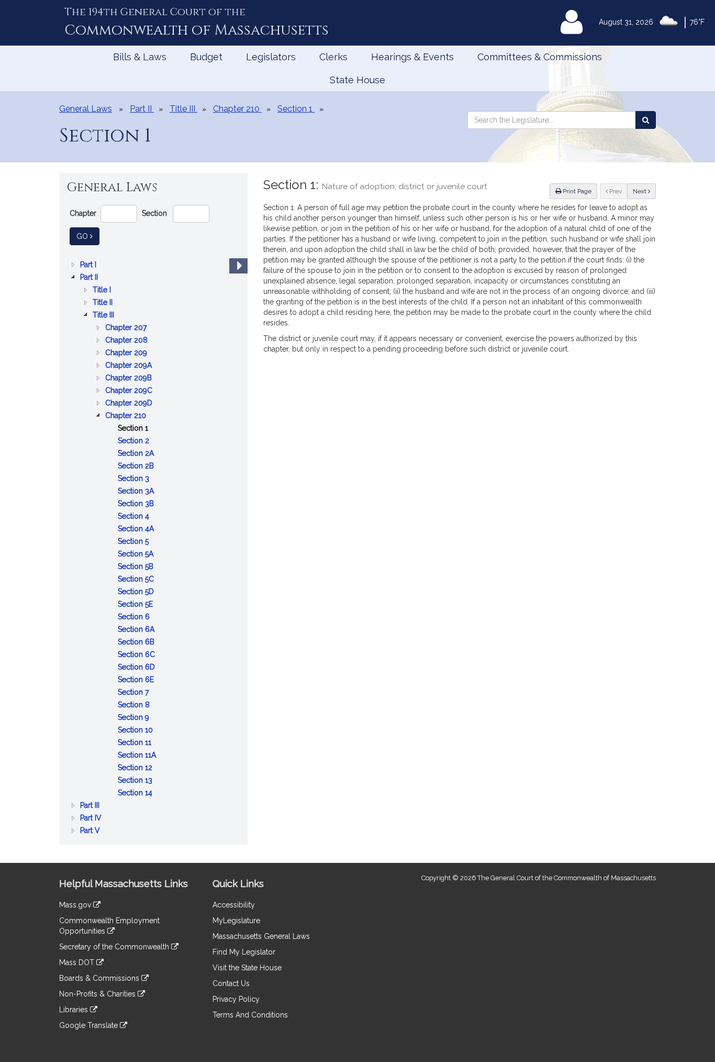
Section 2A (137, 453)
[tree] (153, 547)
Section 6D (137, 667)
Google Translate (89, 1025)
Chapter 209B (129, 378)
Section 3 (134, 479)
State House (357, 79)
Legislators (271, 56)
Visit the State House (247, 968)
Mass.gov (76, 905)
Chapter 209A (129, 365)
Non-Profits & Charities (98, 994)
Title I (103, 290)
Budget (206, 56)
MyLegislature (236, 920)
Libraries (74, 1009)
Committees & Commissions (539, 56)
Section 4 (134, 516)
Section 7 (134, 692)
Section (154, 213)
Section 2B (137, 466)
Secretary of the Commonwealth (115, 947)
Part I (89, 265)
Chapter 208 (127, 340)
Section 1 (134, 428)
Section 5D (137, 592)
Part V (91, 831)
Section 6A (137, 630)
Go (87, 236)
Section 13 (136, 780)
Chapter (83, 213)
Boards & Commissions (100, 978)
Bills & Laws (139, 56)
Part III (91, 806)
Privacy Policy (236, 999)
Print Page (576, 191)
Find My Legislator (244, 952)
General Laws (85, 109)
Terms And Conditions (250, 1015)
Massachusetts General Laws (261, 936)
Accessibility (234, 905)
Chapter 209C (129, 391)
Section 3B (137, 504)
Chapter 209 (127, 353)
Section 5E (136, 604)
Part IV (92, 818)
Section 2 (134, 441)
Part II (90, 277)
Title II (104, 303)
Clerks (333, 56)
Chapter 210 (126, 416)
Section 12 (136, 768)
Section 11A (138, 755)
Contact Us (231, 983)
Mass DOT (77, 962)
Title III (104, 315)
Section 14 (136, 793)
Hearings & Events (412, 56)
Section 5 (134, 542)
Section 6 (135, 617)
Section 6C (137, 655)
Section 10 (136, 730)
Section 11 (135, 743)
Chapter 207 (127, 328)
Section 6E (137, 680)
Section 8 (135, 705)
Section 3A (137, 491)
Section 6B (137, 642)
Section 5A (136, 554)
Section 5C (137, 579)
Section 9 (134, 718)
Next (640, 191)
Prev (618, 191)
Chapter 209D (129, 403)
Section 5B (136, 567)
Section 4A (137, 529)
